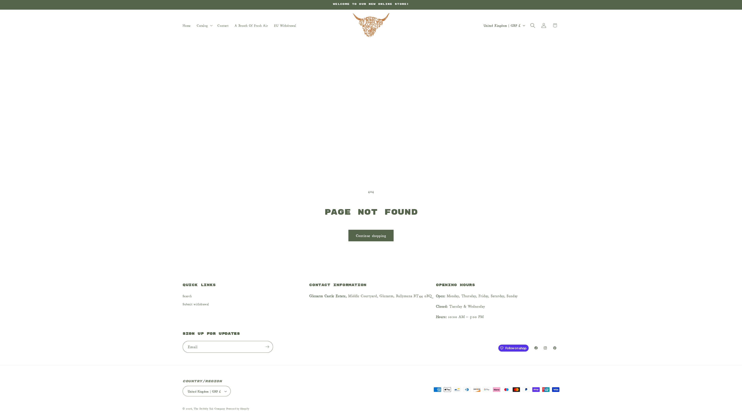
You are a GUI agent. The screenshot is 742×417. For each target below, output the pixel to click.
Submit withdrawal (196, 303)
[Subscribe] (267, 347)
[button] (204, 25)
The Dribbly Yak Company (209, 408)
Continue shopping (371, 235)
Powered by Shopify (237, 408)
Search (187, 295)
